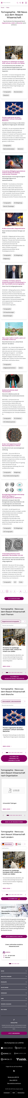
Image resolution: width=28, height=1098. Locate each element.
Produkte (4, 982)
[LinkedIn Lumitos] (14, 1071)
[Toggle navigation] (26, 3)
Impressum (7, 1092)
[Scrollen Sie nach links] (22, 621)
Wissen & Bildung (6, 1004)
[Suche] (17, 3)
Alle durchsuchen (14, 598)
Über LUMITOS (13, 1080)
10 (21, 672)
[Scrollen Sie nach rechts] (25, 621)
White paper (4, 987)
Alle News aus (13, 898)
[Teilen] (20, 3)
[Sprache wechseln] (23, 3)
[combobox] (14, 625)
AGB (14, 1092)
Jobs (2, 998)
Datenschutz (21, 1092)
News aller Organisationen (14, 822)
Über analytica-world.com (14, 1083)
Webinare (4, 993)
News (2, 971)
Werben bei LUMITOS (13, 1077)
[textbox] (14, 625)
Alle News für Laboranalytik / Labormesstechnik (14, 758)
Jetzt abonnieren (14, 1033)
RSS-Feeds (4, 1009)
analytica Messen (6, 976)
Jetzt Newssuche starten (14, 936)
